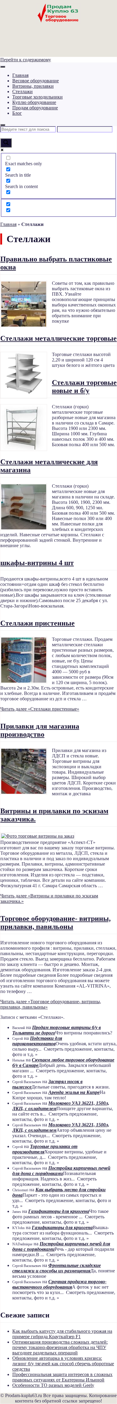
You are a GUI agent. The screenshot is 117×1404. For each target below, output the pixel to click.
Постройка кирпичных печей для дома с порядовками (61, 1170)
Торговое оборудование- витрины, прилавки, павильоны (55, 922)
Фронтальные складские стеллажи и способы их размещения (56, 1268)
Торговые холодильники (37, 96)
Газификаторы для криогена (58, 1211)
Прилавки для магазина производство (39, 730)
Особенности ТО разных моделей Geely (53, 1385)
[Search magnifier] (6, 143)
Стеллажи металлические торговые (58, 338)
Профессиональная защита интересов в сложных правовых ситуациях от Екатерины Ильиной (62, 1377)
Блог (17, 113)
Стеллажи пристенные (37, 623)
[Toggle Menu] (2, 67)
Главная (20, 75)
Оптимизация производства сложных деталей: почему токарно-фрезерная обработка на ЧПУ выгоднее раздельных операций (60, 1347)
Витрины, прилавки (33, 86)
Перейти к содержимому (25, 59)
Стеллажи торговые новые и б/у (84, 386)
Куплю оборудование (34, 102)
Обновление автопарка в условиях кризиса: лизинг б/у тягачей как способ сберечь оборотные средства (63, 1364)
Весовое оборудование (35, 80)
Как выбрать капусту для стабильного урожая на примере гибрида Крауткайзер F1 (62, 1334)
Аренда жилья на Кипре (74, 1092)
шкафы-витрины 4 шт (37, 563)
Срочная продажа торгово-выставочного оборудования (59, 1284)
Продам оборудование (35, 107)
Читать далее (39, 708)
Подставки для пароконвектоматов (37, 1041)
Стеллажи (22, 91)
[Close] (2, 125)
